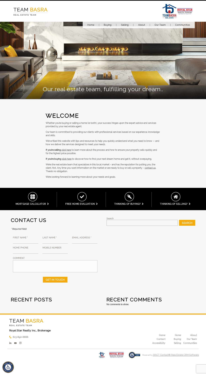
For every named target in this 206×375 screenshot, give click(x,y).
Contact (161, 339)
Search (110, 218)
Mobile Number (51, 247)
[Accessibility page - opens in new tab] (134, 356)
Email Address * (81, 237)
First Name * (20, 237)
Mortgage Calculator (31, 204)
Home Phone (20, 247)
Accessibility (158, 343)
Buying (108, 25)
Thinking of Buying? (128, 204)
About (141, 25)
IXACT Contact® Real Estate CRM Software (176, 355)
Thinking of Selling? (174, 204)
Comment (19, 258)
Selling (125, 25)
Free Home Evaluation (80, 204)
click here (66, 150)
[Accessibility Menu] (8, 367)
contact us (150, 168)
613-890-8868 (20, 337)
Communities (182, 25)
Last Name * (49, 237)
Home (90, 25)
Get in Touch (55, 279)
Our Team (160, 25)
